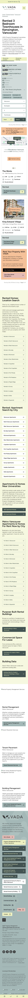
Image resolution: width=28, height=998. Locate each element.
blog (10, 945)
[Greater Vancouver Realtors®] (18, 994)
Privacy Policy (21, 962)
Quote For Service (13, 1)
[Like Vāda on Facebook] (7, 951)
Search (18, 119)
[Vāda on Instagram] (3, 951)
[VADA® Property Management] (9, 8)
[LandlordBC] (21, 990)
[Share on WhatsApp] (4, 996)
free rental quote (13, 53)
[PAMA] (13, 990)
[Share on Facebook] (17, 996)
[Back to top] (4, 920)
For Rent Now (15, 132)
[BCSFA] (5, 990)
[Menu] (24, 8)
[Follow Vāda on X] (14, 951)
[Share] (11, 996)
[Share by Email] (23, 996)
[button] (11, 142)
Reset (5, 119)
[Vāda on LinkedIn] (10, 951)
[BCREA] (4, 994)
